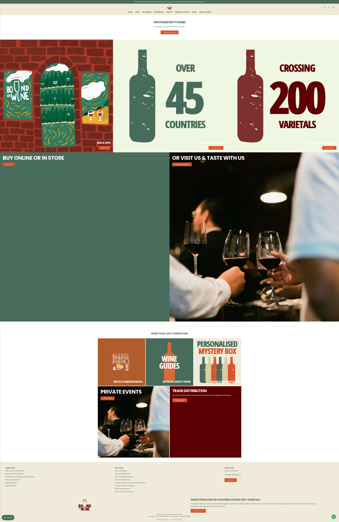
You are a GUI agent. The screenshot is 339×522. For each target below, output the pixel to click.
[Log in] (329, 7)
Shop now (9, 164)
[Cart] (333, 7)
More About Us (198, 511)
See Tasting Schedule (182, 164)
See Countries (216, 148)
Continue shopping (169, 32)
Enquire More (107, 398)
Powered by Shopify (177, 519)
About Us (104, 148)
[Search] (325, 7)
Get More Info (180, 400)
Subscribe (231, 480)
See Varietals (329, 148)
